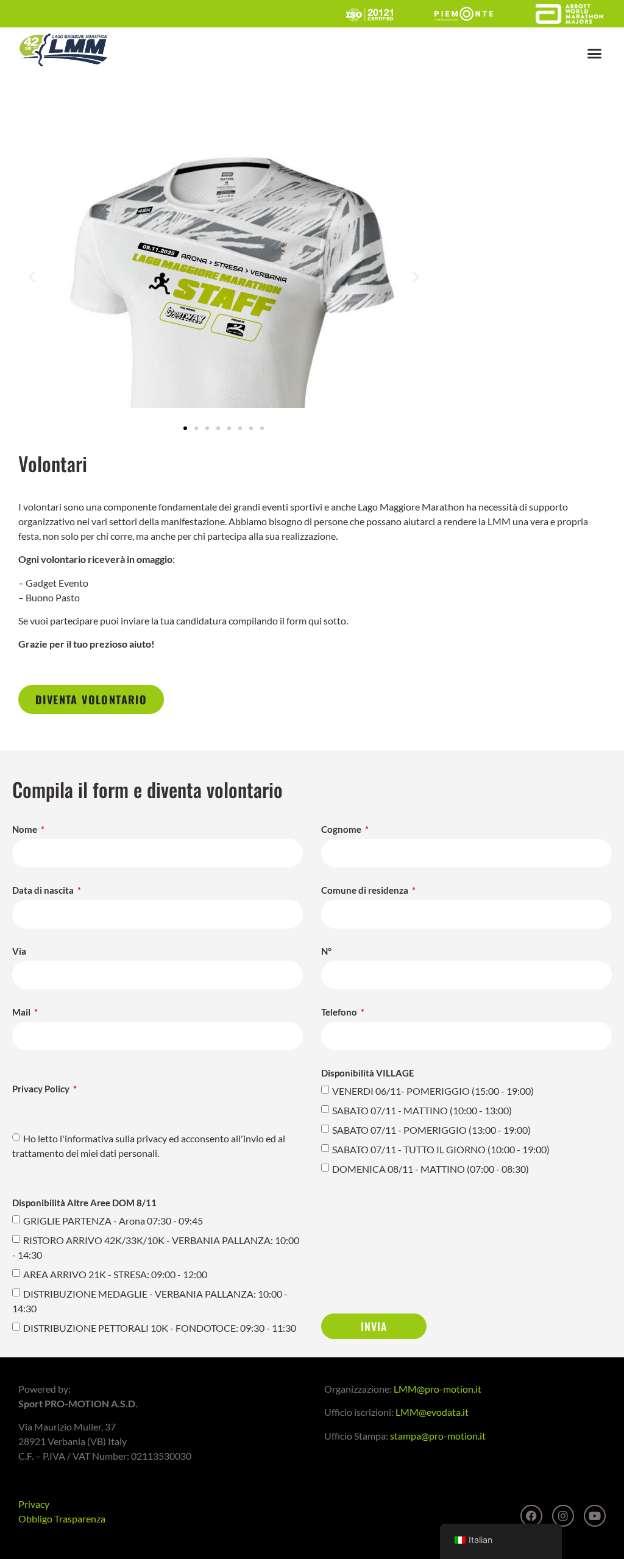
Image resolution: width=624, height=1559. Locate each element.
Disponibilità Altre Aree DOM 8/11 (84, 1203)
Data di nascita (44, 891)
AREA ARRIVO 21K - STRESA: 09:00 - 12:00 (115, 1274)
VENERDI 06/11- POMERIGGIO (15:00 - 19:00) (433, 1091)
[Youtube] (595, 1516)
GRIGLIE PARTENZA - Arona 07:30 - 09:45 (113, 1220)
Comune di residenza (365, 891)
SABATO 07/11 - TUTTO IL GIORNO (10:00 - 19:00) (441, 1149)
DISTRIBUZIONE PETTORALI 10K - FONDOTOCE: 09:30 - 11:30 (159, 1328)
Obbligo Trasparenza (61, 1518)
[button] (594, 53)
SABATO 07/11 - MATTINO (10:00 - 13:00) (422, 1110)
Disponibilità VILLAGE (367, 1073)
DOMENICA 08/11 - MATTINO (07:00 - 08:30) (430, 1169)
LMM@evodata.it (432, 1412)
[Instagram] (563, 1516)
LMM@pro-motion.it (437, 1389)
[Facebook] (531, 1516)
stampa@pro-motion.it (438, 1435)
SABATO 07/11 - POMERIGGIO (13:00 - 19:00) (431, 1130)
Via (19, 951)
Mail (22, 1012)
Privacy (33, 1504)
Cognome (342, 830)
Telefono (340, 1012)
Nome (25, 830)
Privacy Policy (41, 1089)
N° (326, 951)
